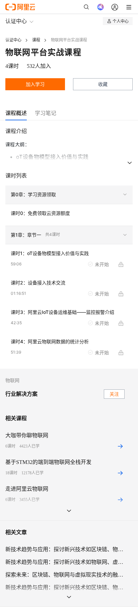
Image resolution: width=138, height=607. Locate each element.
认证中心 (16, 21)
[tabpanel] (69, 247)
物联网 (12, 380)
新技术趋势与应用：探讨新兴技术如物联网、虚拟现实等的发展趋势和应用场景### (65, 562)
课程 (36, 40)
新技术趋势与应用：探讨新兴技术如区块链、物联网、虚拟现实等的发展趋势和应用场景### (65, 549)
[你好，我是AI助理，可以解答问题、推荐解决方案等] (100, 7)
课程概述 (16, 113)
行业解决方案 (21, 394)
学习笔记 (45, 113)
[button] (69, 195)
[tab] (16, 113)
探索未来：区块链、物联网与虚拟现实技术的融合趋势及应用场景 (65, 575)
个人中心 (121, 21)
